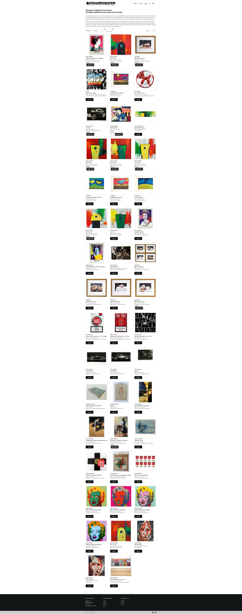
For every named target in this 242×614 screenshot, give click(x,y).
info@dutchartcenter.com (149, 19)
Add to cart (90, 64)
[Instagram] (155, 612)
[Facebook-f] (153, 612)
